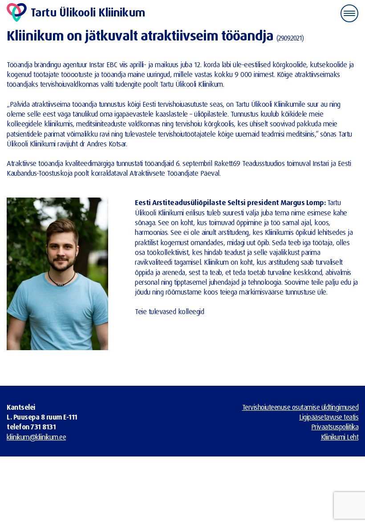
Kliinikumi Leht (340, 436)
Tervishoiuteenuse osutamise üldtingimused (300, 407)
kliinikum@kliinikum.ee (36, 436)
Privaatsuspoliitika (335, 426)
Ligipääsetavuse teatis (328, 416)
